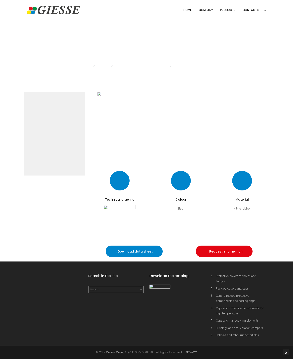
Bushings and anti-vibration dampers (239, 328)
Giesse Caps (114, 352)
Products (227, 10)
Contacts (251, 10)
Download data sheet (135, 251)
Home (187, 10)
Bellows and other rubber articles (237, 335)
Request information (225, 251)
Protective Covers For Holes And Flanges (141, 66)
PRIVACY (191, 352)
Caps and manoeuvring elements (237, 320)
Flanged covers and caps (232, 288)
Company (206, 10)
